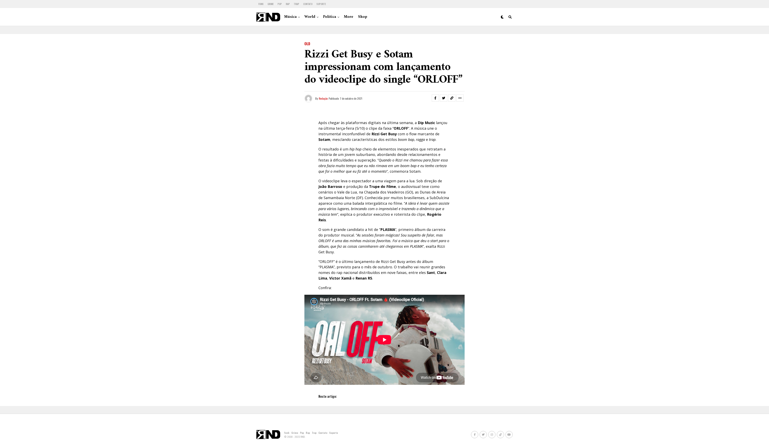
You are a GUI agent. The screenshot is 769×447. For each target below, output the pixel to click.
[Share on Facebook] (435, 98)
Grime (271, 4)
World (309, 16)
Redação (323, 98)
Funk (261, 4)
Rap (288, 4)
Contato (307, 4)
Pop (280, 4)
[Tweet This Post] (443, 98)
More (348, 16)
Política (329, 16)
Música (290, 16)
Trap (296, 4)
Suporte (321, 4)
